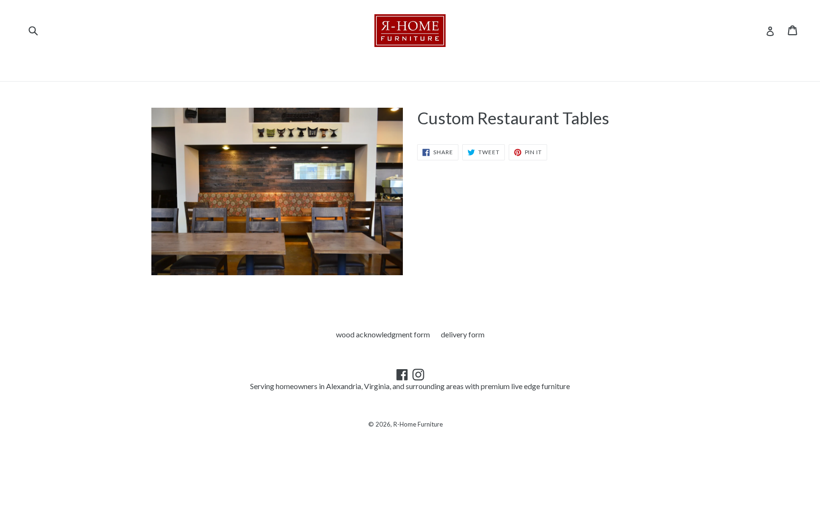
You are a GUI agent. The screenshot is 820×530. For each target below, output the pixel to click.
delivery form (463, 334)
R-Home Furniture (418, 424)
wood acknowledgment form (383, 334)
